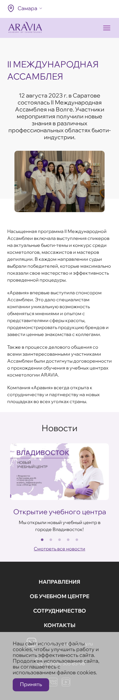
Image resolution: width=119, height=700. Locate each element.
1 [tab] (42, 540)
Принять (31, 684)
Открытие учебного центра (59, 511)
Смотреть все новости (59, 549)
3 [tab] (59, 540)
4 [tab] (68, 540)
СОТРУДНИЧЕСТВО (59, 610)
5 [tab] (77, 540)
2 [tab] (51, 540)
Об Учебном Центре (59, 596)
